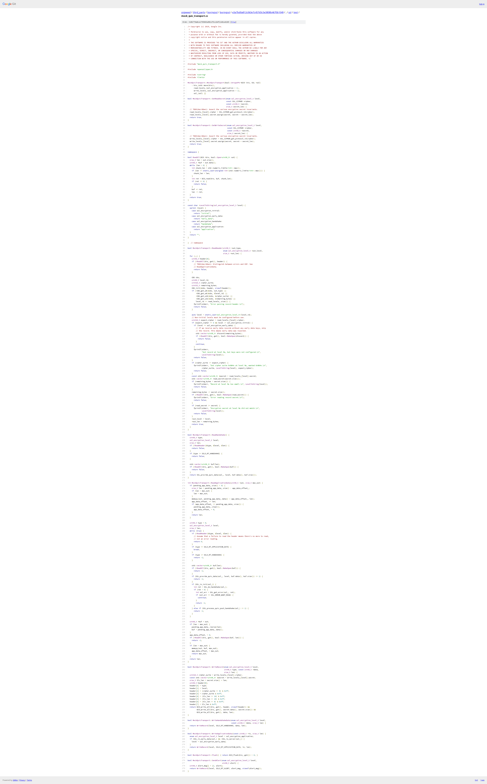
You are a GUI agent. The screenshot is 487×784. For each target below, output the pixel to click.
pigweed (186, 12)
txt (476, 780)
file (233, 22)
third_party (199, 12)
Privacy (22, 780)
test (295, 12)
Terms (29, 780)
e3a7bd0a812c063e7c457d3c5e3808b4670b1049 (258, 12)
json (482, 780)
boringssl (212, 12)
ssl (289, 12)
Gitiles (15, 780)
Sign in (481, 4)
